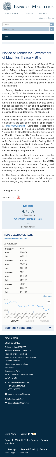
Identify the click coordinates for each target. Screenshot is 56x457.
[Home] (28, 5)
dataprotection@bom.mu (18, 402)
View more (47, 296)
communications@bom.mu (19, 394)
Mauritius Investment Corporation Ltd (20, 357)
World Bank (9, 367)
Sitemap (11, 449)
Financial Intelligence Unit (16, 353)
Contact (42, 13)
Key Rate (28, 205)
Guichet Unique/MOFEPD (15, 347)
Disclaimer (11, 338)
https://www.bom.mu (16, 125)
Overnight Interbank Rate (28, 218)
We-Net (24, 452)
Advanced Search (46, 18)
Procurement (12, 13)
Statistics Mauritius (12, 360)
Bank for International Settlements (19, 374)
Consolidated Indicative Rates (16, 239)
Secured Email (28, 449)
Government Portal (13, 371)
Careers (28, 13)
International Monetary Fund (16, 364)
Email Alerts (10, 433)
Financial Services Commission (18, 350)
